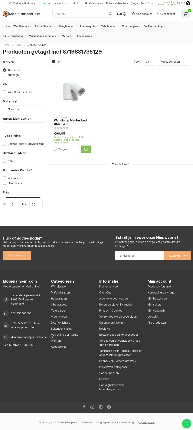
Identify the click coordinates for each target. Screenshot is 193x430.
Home (6, 26)
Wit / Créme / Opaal (20, 92)
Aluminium (14, 109)
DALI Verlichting (153, 26)
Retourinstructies (117, 3)
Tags (19, 44)
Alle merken (15, 70)
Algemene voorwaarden (114, 298)
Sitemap (104, 379)
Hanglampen (66, 26)
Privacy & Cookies (110, 310)
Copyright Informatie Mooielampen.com (112, 387)
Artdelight (13, 75)
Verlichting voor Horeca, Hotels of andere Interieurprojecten (120, 352)
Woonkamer (15, 178)
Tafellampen (108, 26)
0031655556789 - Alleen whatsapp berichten (26, 325)
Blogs (134, 3)
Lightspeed (104, 422)
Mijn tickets (154, 304)
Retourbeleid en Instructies (116, 304)
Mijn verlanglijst (157, 310)
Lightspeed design (124, 422)
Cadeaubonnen (109, 373)
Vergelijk (63, 149)
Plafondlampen (44, 26)
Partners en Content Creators (117, 361)
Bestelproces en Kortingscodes (119, 334)
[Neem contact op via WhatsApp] (186, 423)
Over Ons (147, 3)
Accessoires (84, 36)
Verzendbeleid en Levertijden (118, 316)
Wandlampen (21, 26)
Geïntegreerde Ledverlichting (26, 143)
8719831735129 (37, 44)
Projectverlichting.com (113, 367)
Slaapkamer (15, 183)
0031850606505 (21, 313)
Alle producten (157, 322)
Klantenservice (93, 3)
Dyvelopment (147, 422)
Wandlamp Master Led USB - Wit (70, 122)
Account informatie (159, 286)
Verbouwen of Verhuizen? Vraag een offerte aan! (119, 342)
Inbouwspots (87, 26)
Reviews (104, 328)
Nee (10, 160)
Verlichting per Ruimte (42, 36)
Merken (66, 36)
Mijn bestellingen (158, 298)
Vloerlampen (130, 26)
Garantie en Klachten (112, 322)
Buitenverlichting (13, 36)
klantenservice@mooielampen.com (32, 337)
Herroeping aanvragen (162, 292)
